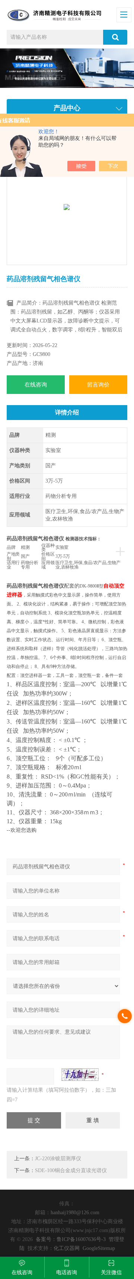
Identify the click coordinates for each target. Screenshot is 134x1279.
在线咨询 (36, 385)
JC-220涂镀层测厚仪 (58, 1158)
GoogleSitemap (99, 1248)
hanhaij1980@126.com (75, 1212)
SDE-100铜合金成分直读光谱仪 (71, 1170)
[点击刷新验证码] (80, 1074)
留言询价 (98, 385)
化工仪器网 (67, 1248)
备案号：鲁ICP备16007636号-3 (71, 1239)
